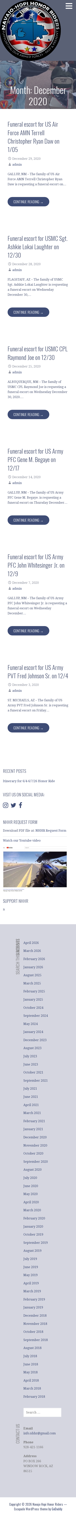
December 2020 (35, 1137)
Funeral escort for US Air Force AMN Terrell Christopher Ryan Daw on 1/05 (33, 136)
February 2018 (34, 1397)
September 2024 (35, 1016)
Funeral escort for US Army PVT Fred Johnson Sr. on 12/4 (38, 671)
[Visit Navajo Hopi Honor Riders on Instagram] (5, 806)
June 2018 (30, 1364)
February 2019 (34, 1299)
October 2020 (33, 1153)
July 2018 (30, 1356)
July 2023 (30, 1056)
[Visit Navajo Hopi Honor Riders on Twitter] (13, 806)
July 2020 (30, 1178)
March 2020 (32, 1210)
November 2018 (35, 1324)
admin (17, 164)
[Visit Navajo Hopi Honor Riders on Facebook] (20, 806)
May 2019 (30, 1275)
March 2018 (32, 1388)
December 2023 (35, 1040)
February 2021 (34, 1121)
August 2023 (32, 1048)
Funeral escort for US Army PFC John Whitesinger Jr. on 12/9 (36, 565)
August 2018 (32, 1348)
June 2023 (30, 1064)
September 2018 (35, 1340)
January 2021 (33, 1129)
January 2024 (33, 1032)
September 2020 (35, 1162)
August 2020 (32, 1169)
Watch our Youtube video (22, 840)
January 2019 (33, 1307)
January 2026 (33, 967)
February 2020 (34, 1218)
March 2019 (32, 1291)
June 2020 (30, 1186)
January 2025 (33, 999)
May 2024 (30, 1024)
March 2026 (32, 951)
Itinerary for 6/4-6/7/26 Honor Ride (29, 781)
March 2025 (32, 983)
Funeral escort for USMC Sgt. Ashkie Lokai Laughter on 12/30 (38, 247)
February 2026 (34, 959)
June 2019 (30, 1267)
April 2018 (31, 1380)
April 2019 (31, 1283)
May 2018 (30, 1372)
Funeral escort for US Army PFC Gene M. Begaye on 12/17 (35, 459)
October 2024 (33, 1008)
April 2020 (31, 1202)
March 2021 (32, 1113)
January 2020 (33, 1226)
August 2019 (32, 1251)
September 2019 (35, 1243)
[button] (70, 6)
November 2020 (35, 1145)
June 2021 (30, 1097)
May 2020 (30, 1194)
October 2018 (33, 1332)
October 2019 (33, 1234)
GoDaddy (57, 1509)
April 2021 (31, 1105)
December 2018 (35, 1315)
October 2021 (33, 1072)
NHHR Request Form (50, 830)
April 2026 (31, 943)
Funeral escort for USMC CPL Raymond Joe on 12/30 (38, 352)
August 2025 (32, 975)
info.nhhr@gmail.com (39, 1433)
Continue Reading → (28, 201)
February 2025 (34, 991)
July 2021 (30, 1088)
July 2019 (30, 1259)
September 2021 (35, 1080)
